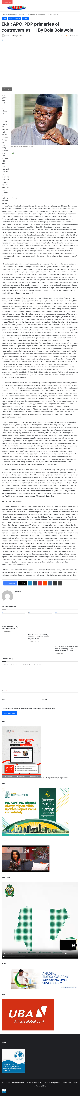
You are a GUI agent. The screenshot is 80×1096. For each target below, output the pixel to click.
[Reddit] (45, 583)
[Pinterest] (40, 583)
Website (44, 699)
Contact (51, 1082)
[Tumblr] (35, 583)
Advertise (58, 1082)
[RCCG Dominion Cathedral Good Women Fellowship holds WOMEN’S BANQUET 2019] (66, 628)
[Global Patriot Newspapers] (16, 8)
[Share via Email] (55, 583)
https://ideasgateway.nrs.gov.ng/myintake (54, 778)
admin (7, 36)
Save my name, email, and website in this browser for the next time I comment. (29, 708)
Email (4, 699)
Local (15, 14)
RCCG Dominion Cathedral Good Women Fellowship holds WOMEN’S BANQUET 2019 (66, 649)
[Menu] (3, 8)
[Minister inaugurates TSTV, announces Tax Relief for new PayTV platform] (40, 622)
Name (4, 691)
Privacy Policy (67, 1082)
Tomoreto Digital (41, 1086)
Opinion (17, 18)
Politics (25, 18)
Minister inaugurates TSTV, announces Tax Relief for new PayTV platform (38, 637)
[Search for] (77, 8)
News (10, 14)
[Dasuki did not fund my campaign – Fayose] (13, 618)
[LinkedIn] (30, 583)
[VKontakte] (50, 583)
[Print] (60, 583)
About (46, 1082)
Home (5, 14)
